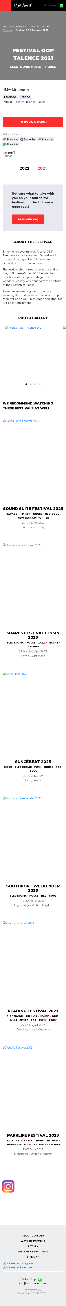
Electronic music (25, 67)
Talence (9, 97)
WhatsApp (52, 5)
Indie (55, 1016)
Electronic (15, 642)
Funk (37, 767)
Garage (11, 514)
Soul (33, 770)
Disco (8, 767)
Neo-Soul (52, 514)
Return (33, 1246)
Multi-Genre (19, 1020)
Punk (42, 1020)
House (50, 67)
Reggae (52, 642)
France (25, 97)
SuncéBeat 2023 (33, 761)
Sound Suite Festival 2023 (33, 508)
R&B (46, 517)
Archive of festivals (33, 1251)
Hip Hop (25, 514)
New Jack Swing (29, 517)
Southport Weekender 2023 (33, 888)
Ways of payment (33, 1241)
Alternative (16, 1140)
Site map (33, 1257)
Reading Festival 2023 (33, 1011)
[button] (26, 384)
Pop (33, 1020)
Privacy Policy (33, 1289)
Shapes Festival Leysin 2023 (33, 635)
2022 (24, 168)
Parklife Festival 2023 (33, 1135)
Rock (53, 1020)
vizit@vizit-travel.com (32, 1283)
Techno (33, 646)
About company (33, 1235)
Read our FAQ (28, 219)
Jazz (41, 642)
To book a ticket (33, 121)
